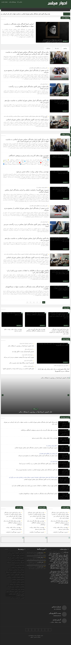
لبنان (12, 574)
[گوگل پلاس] (36, 629)
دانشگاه (9, 562)
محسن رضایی (20, 581)
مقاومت (17, 586)
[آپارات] (33, 629)
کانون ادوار (21, 591)
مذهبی (14, 581)
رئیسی (13, 567)
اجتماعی (22, 553)
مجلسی (9, 577)
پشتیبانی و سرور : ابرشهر (35, 637)
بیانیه (9, 553)
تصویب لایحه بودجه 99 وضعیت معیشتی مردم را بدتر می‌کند (19, 357)
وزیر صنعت (14, 589)
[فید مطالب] (26, 629)
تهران (17, 555)
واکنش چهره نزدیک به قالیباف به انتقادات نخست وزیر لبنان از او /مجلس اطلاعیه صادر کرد (34, 485)
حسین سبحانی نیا (19, 560)
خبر (13, 560)
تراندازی (22, 555)
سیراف (10, 569)
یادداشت (17, 598)
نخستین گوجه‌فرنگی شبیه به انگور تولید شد (23, 351)
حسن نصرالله (10, 557)
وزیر (19, 589)
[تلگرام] (39, 629)
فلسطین (17, 574)
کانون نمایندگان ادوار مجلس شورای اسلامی (16, 594)
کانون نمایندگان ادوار (11, 591)
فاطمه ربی (13, 572)
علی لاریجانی (20, 572)
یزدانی (12, 598)
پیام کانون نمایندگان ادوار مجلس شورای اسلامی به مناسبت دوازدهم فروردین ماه (36, 469)
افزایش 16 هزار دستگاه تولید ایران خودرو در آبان (21, 363)
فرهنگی (22, 574)
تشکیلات (48, 48)
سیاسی (15, 569)
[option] (59, 324)
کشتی (22, 598)
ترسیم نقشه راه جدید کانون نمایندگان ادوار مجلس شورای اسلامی (27, 119)
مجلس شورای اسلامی (18, 577)
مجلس (8, 574)
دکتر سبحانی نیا (20, 567)
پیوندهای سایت (12, 2)
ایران (13, 553)
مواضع (65, 48)
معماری (22, 586)
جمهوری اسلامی (19, 557)
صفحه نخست (4, 2)
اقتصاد (17, 553)
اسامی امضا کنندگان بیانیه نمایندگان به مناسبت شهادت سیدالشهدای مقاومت (38, 493)
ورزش (22, 589)
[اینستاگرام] (43, 629)
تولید (14, 555)
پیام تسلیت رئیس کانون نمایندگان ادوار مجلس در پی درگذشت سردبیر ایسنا (38, 463)
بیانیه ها (57, 48)
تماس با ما (19, 2)
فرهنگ (7, 572)
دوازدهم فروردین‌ (19, 565)
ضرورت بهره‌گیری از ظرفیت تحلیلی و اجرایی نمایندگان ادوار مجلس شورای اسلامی (36, 447)
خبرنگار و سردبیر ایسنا (18, 562)
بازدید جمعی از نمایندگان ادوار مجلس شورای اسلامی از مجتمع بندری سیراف (37, 455)
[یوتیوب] (30, 629)
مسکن (11, 584)
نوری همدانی (10, 586)
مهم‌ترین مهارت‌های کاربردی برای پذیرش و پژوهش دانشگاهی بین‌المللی (39, 430)
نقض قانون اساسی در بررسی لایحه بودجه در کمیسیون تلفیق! (18, 368)
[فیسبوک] (49, 629)
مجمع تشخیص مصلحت (18, 579)
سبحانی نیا (21, 569)
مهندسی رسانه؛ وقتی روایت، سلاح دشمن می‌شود (32, 172)
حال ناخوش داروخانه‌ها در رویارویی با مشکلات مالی (21, 346)
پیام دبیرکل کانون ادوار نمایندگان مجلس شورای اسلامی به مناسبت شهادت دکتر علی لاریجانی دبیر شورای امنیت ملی (33, 14)
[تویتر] (46, 629)
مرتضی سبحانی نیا (19, 584)
